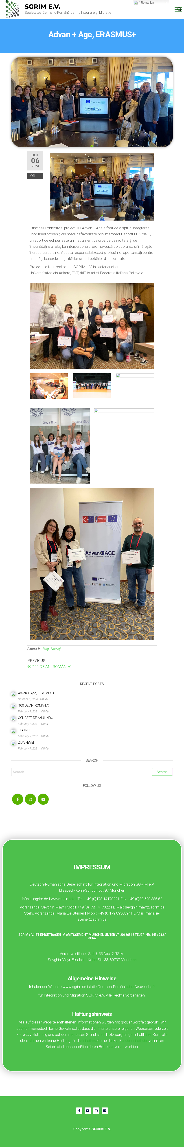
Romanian (147, 2)
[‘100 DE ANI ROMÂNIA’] (13, 706)
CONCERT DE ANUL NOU (35, 718)
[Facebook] (17, 799)
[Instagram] (30, 799)
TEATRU (23, 730)
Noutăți (56, 649)
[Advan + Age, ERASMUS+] (13, 694)
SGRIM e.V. (42, 6)
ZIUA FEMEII (26, 742)
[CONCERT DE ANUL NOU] (13, 718)
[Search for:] (92, 772)
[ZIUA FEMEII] (13, 743)
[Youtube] (43, 799)
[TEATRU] (13, 731)
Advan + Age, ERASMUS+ (36, 693)
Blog (46, 649)
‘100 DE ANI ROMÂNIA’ (33, 705)
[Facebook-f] (79, 1110)
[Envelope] (105, 1110)
